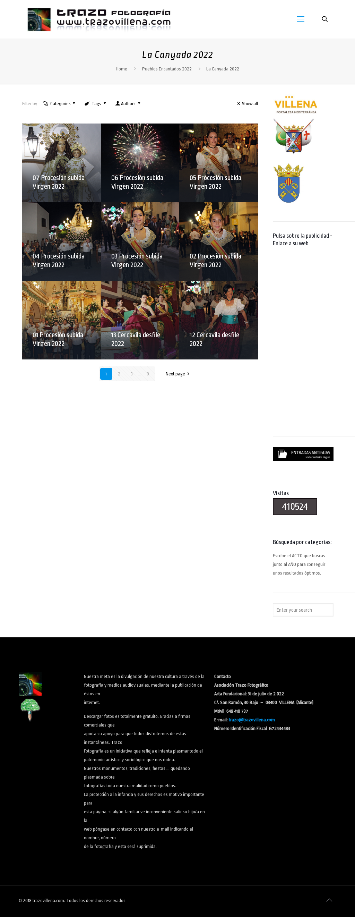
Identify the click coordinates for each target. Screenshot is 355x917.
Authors (128, 103)
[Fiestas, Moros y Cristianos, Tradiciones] (98, 19)
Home (121, 68)
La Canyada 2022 (222, 68)
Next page (175, 373)
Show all (250, 103)
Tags (96, 103)
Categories (60, 103)
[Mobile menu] (300, 19)
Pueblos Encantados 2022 (167, 68)
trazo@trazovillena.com (252, 719)
